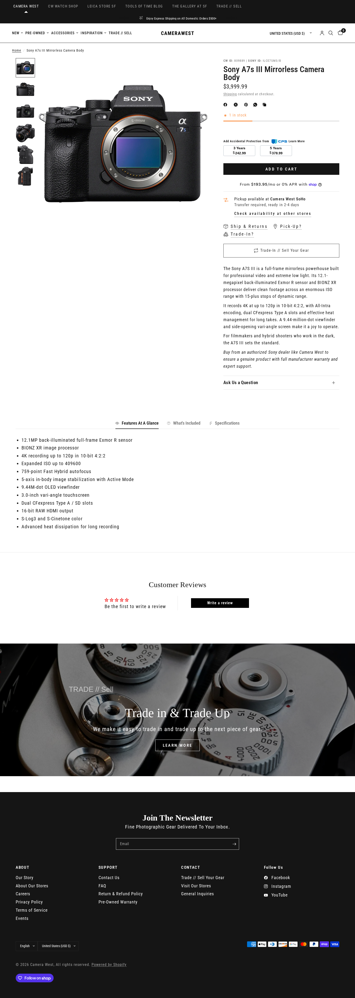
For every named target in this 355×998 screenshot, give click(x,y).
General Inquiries (197, 893)
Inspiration (91, 33)
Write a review (220, 603)
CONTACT (190, 867)
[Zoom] (198, 68)
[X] (237, 105)
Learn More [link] (297, 141)
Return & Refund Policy (121, 893)
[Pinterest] (247, 105)
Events (22, 918)
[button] (177, 745)
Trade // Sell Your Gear (202, 877)
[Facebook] (226, 105)
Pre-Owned (35, 33)
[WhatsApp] (256, 105)
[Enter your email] (234, 844)
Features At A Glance (140, 423)
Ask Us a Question (240, 382)
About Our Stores (32, 885)
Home (16, 50)
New (15, 33)
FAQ (102, 885)
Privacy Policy (29, 901)
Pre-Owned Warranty (118, 901)
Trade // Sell (120, 33)
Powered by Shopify (109, 965)
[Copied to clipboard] (265, 105)
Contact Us (109, 877)
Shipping (230, 94)
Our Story (25, 877)
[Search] (330, 33)
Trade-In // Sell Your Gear (284, 250)
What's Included (186, 423)
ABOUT (22, 867)
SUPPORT (108, 867)
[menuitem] (18, 33)
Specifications (227, 423)
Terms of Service (32, 910)
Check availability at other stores (272, 213)
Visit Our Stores (196, 885)
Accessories (63, 33)
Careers (23, 893)
